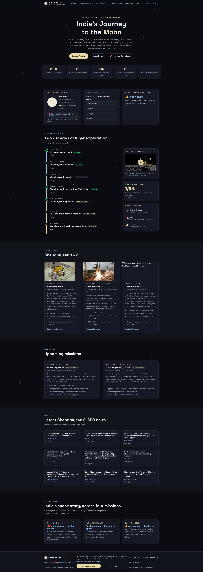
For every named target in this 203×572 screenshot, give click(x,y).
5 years (89, 119)
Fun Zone (128, 3)
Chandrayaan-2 (101, 3)
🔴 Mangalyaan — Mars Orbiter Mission (68, 562)
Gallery (154, 3)
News (138, 3)
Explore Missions (79, 56)
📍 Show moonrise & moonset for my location (61, 115)
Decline (114, 566)
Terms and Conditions (131, 557)
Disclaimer (144, 557)
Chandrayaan (54, 557)
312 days (90, 109)
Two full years (92, 103)
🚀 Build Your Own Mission (120, 56)
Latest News (98, 56)
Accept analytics (88, 566)
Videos (146, 3)
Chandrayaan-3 (116, 3)
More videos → (145, 176)
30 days (90, 114)
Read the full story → (55, 329)
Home (73, 3)
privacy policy (102, 561)
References (154, 557)
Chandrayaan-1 (85, 3)
